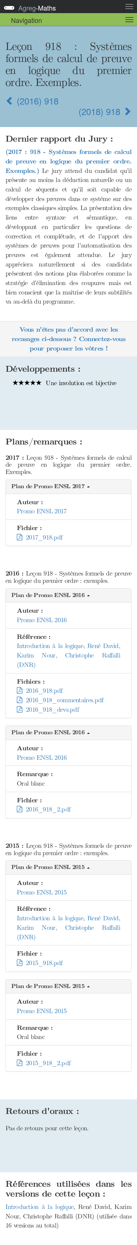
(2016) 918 (36, 100)
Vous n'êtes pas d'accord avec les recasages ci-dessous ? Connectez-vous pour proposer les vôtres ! (68, 338)
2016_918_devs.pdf (50, 710)
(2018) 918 (101, 111)
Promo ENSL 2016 (42, 620)
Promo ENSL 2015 (42, 892)
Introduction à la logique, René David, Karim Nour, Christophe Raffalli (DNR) (68, 655)
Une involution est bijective (80, 383)
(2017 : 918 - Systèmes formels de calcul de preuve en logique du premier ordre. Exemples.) (68, 161)
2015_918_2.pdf (46, 1063)
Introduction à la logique (39, 1207)
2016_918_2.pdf (46, 809)
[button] (68, 487)
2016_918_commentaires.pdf (62, 700)
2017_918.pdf (42, 537)
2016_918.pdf (42, 691)
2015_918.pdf (42, 963)
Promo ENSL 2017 (42, 511)
